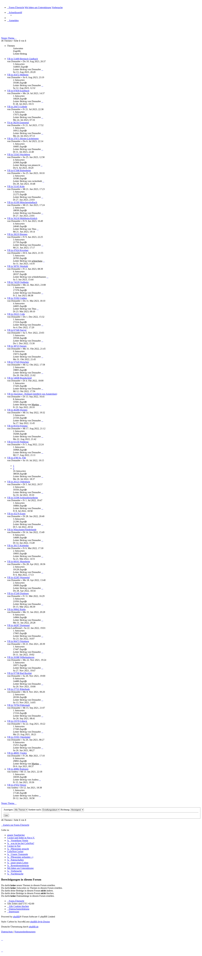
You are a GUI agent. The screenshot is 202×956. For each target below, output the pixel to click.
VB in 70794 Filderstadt (18, 705)
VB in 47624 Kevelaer (17, 250)
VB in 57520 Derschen (18, 362)
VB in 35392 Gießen (17, 298)
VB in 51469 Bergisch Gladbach (22, 58)
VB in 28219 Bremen (17, 234)
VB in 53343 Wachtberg (18, 154)
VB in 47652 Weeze (16, 785)
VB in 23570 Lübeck (17, 721)
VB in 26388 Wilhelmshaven (20, 657)
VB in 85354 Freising (17, 426)
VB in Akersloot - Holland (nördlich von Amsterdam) (32, 394)
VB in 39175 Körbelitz (18, 545)
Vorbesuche (10, 32)
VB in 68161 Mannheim (18, 561)
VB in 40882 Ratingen (17, 769)
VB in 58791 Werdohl (17, 266)
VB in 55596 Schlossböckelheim (22, 497)
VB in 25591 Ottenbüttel (18, 737)
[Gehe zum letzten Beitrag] (42, 69)
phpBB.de (33, 926)
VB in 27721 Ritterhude (18, 689)
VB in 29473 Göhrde (17, 106)
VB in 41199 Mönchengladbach (22, 202)
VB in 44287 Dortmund (18, 625)
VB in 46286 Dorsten (17, 410)
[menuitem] (13, 20)
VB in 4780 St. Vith (16, 457)
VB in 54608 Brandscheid (19, 378)
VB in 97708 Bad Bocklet (19, 673)
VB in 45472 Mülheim (17, 74)
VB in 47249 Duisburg (18, 593)
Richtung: (65, 809)
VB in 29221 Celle (16, 314)
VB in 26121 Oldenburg (18, 481)
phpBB (16, 916)
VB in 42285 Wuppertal (18, 577)
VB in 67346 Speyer (16, 330)
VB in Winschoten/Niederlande (21, 529)
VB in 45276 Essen (16, 513)
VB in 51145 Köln (16, 186)
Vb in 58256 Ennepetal (18, 122)
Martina (35, 404)
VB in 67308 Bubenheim (19, 170)
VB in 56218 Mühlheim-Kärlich (22, 218)
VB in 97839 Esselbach (18, 90)
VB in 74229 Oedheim (18, 282)
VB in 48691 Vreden (17, 753)
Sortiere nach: (35, 809)
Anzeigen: (9, 809)
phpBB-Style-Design (40, 921)
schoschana (37, 261)
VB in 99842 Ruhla (16, 609)
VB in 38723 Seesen (16, 346)
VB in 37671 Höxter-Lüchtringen (23, 138)
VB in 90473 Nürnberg (18, 641)
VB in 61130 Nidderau (18, 442)
